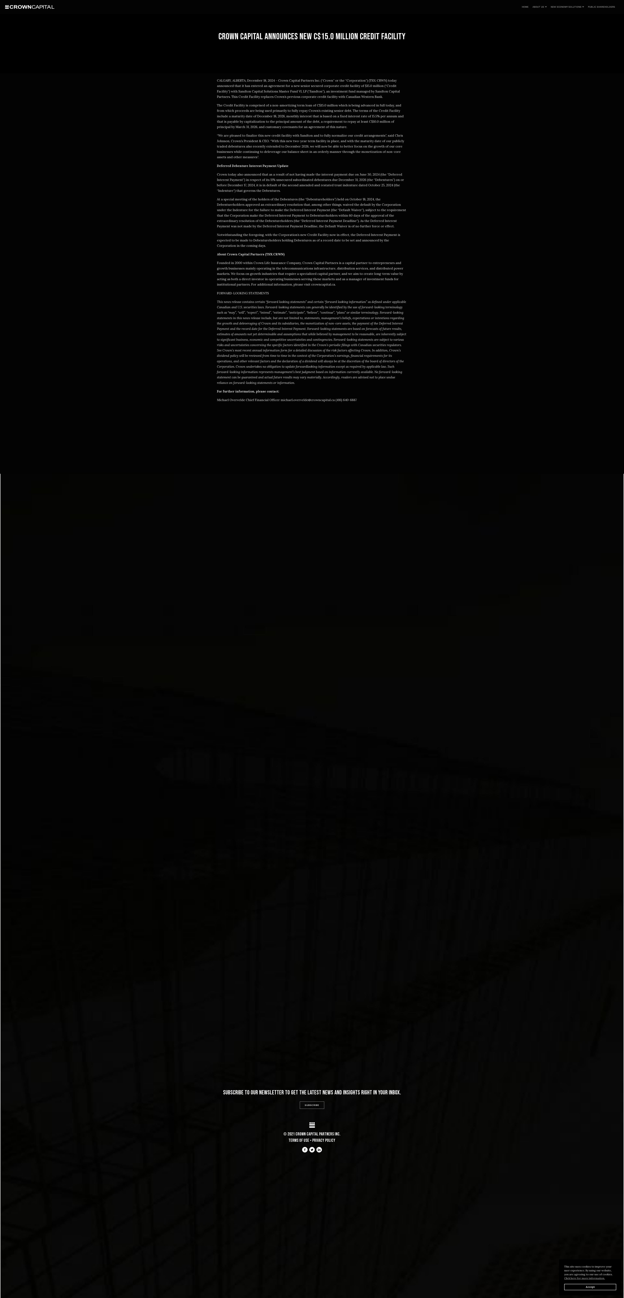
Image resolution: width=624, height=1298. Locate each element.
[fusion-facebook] (305, 1149)
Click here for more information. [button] (584, 1278)
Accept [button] (590, 1287)
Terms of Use (299, 1140)
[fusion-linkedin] (319, 1149)
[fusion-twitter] (312, 1149)
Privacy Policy (323, 1140)
